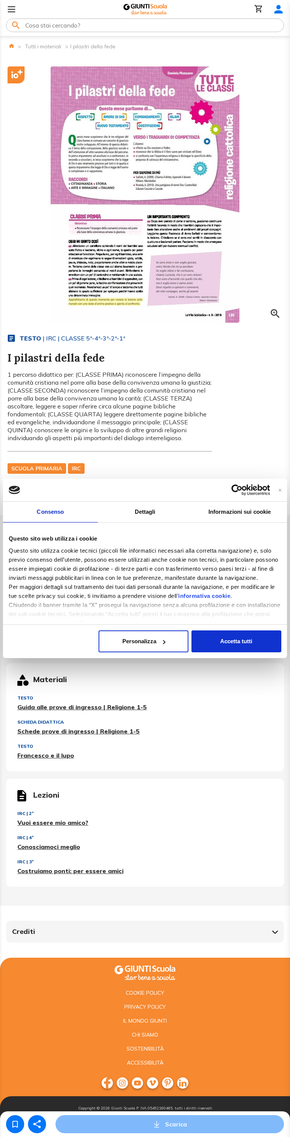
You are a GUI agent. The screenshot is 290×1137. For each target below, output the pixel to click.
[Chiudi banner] (280, 490)
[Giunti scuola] (145, 972)
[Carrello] (258, 9)
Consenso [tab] (50, 511)
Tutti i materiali (43, 46)
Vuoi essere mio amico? (52, 822)
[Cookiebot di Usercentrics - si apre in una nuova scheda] (237, 490)
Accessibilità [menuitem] (145, 1062)
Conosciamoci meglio (48, 846)
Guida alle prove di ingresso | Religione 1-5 (82, 707)
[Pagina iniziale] (11, 46)
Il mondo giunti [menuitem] (145, 1020)
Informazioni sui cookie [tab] (239, 511)
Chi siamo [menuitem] (145, 1034)
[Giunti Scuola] (145, 9)
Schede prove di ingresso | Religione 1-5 (78, 731)
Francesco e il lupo (45, 755)
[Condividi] (37, 1124)
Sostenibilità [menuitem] (145, 1048)
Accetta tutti (236, 641)
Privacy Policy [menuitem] (145, 1006)
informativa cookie (204, 596)
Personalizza (139, 641)
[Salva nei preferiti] (15, 1124)
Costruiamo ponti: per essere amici (70, 871)
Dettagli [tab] (145, 511)
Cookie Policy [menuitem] (145, 992)
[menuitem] (107, 1083)
